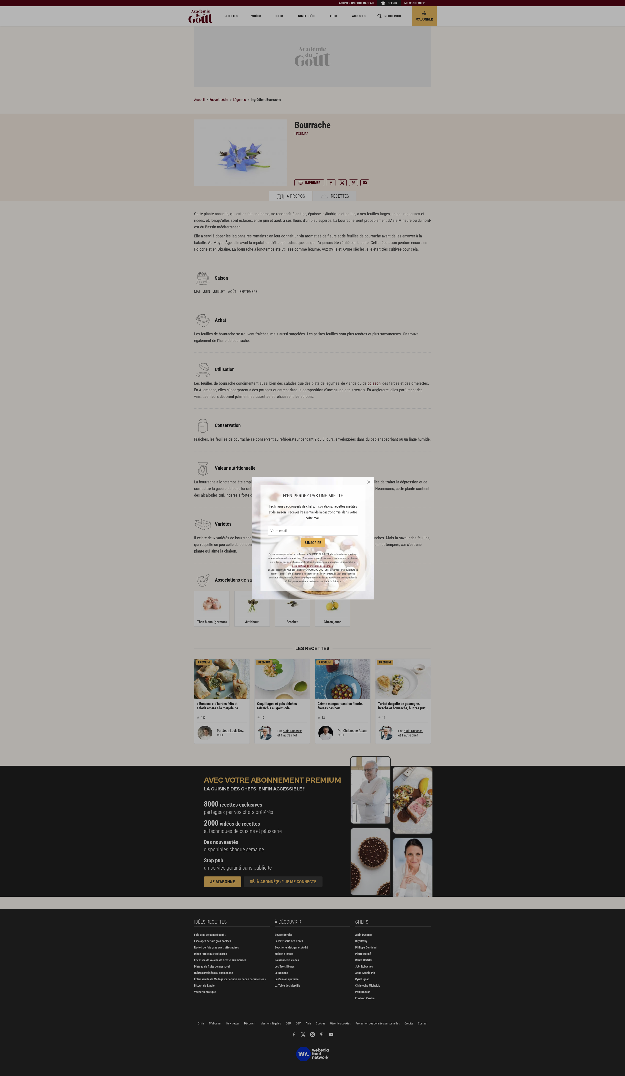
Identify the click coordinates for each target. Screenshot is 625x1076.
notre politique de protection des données (312, 566)
